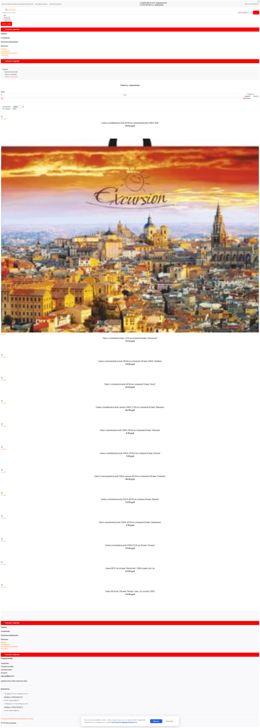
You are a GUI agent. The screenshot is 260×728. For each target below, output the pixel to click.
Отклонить (169, 721)
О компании (5, 38)
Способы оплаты (55, 4)
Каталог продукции (11, 72)
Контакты (4, 46)
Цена (3, 92)
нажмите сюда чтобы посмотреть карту (14, 681)
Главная (4, 34)
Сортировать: (6, 106)
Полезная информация (9, 42)
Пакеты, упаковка (11, 74)
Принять (156, 721)
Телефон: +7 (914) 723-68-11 (13, 707)
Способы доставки (7, 666)
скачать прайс (6, 24)
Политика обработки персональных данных (17, 719)
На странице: (6, 109)
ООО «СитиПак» (11, 723)
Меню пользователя (252, 4)
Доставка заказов (41, 4)
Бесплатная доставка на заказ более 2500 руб (17, 4)
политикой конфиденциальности (124, 722)
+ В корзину (131, 124)
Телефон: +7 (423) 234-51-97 (13, 697)
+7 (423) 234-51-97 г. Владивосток (153, 3)
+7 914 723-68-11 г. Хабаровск (151, 5)
